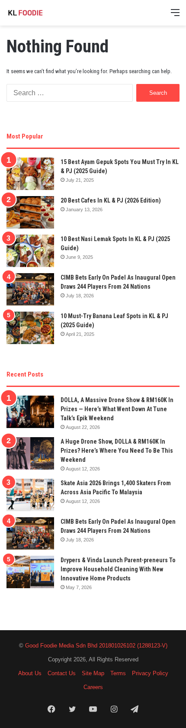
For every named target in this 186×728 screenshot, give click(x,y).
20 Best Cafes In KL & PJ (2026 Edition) (111, 200)
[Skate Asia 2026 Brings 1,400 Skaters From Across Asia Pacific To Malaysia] (30, 495)
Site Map (93, 673)
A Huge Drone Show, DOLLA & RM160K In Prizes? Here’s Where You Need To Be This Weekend (117, 450)
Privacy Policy (150, 673)
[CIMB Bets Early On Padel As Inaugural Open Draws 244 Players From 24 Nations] (30, 289)
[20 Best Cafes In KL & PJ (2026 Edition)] (30, 212)
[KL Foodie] (41, 12)
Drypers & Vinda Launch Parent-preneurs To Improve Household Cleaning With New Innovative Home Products (118, 569)
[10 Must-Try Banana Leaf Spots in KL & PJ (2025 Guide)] (30, 328)
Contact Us (62, 673)
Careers (93, 687)
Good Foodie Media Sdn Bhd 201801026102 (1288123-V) (96, 645)
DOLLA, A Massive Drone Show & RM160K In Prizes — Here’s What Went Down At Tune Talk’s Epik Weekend (117, 409)
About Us (30, 673)
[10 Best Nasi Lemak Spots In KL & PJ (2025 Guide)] (30, 251)
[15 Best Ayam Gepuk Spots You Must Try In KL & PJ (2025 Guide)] (30, 174)
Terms (118, 673)
